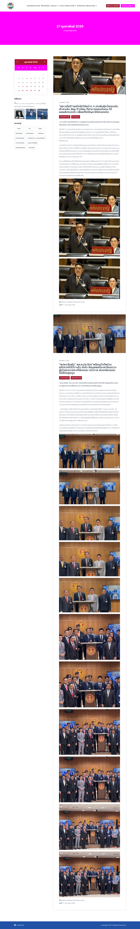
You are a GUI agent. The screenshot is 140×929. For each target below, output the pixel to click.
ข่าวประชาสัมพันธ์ (64, 378)
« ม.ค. (17, 62)
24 (23, 91)
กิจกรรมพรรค (75, 117)
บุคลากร (54, 6)
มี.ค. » (44, 62)
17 (22, 87)
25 (27, 91)
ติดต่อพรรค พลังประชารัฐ (86, 6)
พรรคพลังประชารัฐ (33, 6)
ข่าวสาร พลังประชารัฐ (67, 6)
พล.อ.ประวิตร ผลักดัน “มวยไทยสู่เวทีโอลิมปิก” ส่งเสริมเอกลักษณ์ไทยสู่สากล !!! (30, 104)
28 (39, 91)
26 (31, 91)
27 (35, 91)
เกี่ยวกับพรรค (45, 6)
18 (27, 87)
